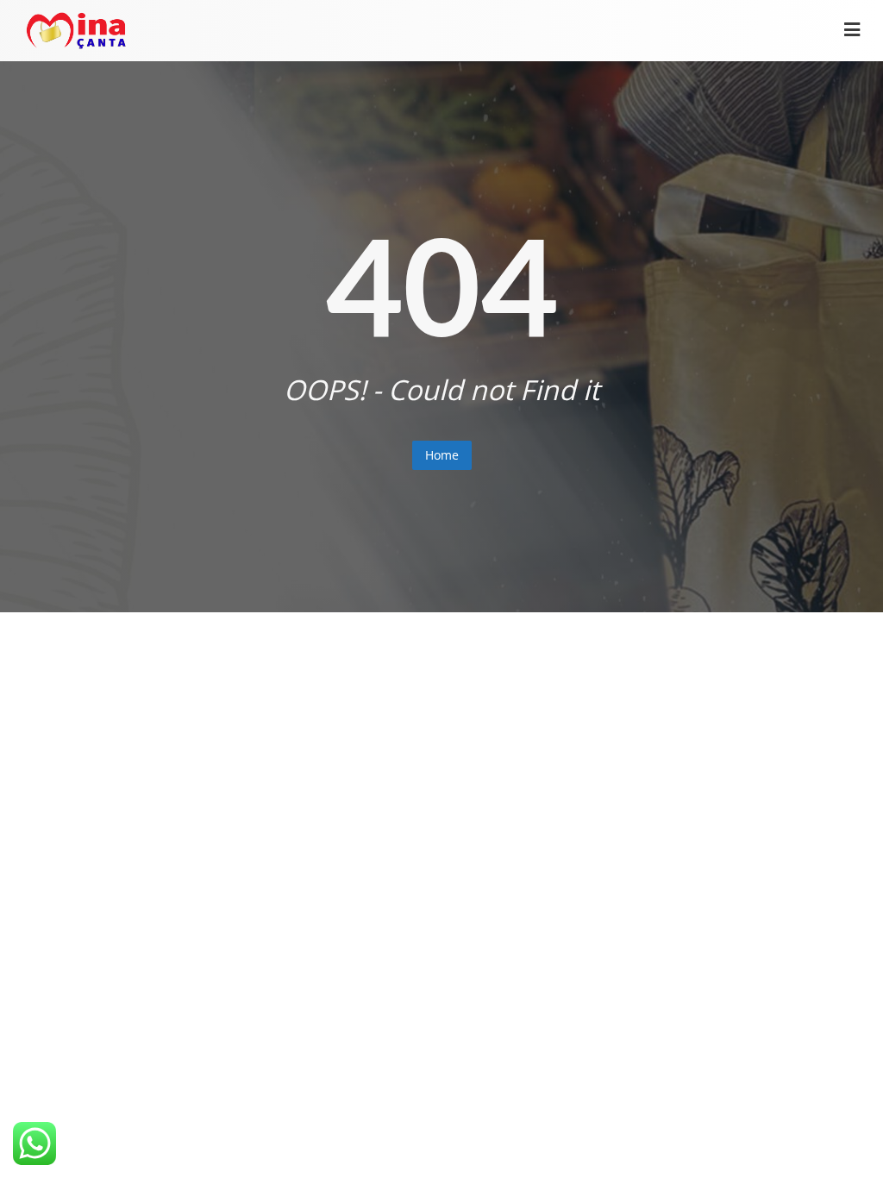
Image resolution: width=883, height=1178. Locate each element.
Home (442, 455)
